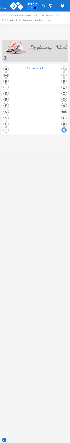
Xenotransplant (35, 68)
